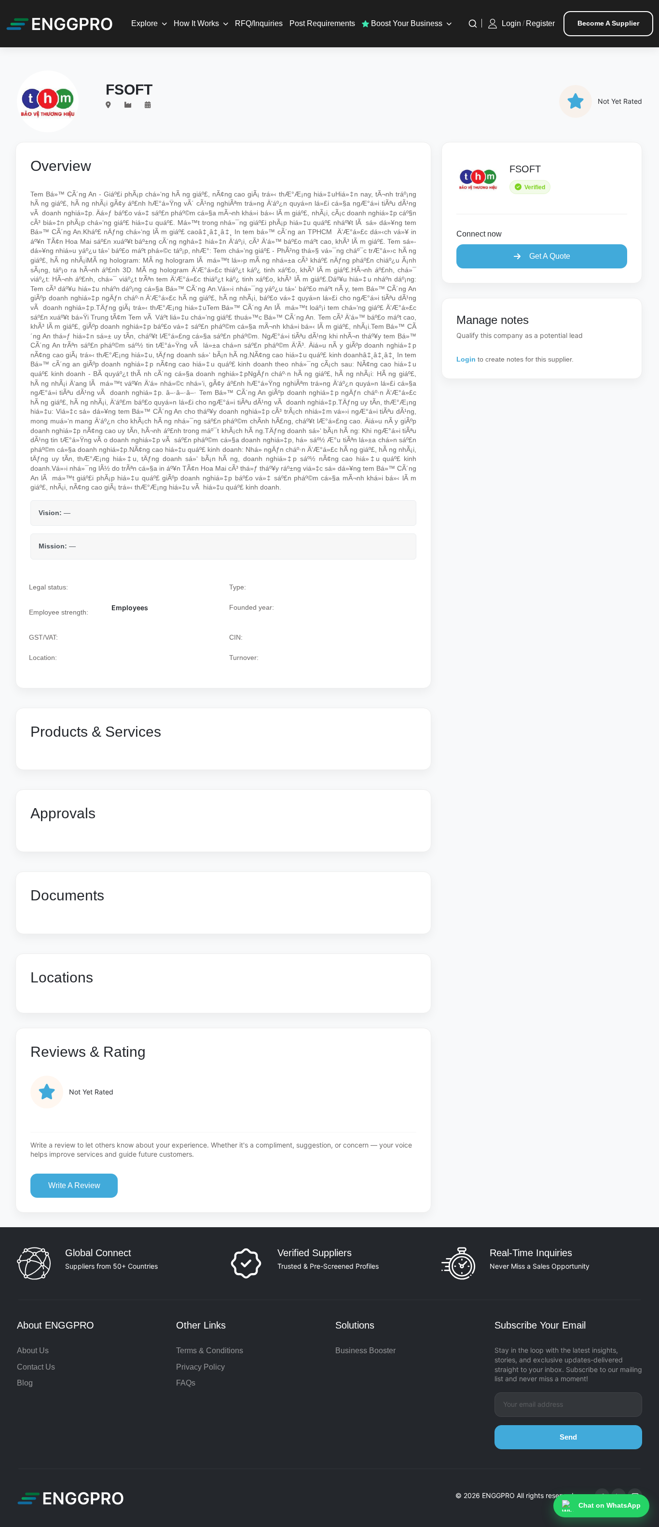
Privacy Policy (200, 1367)
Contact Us (36, 1367)
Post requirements (322, 23)
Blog (25, 1383)
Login (511, 23)
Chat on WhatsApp (609, 1505)
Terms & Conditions (209, 1350)
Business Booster (365, 1350)
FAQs (185, 1383)
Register (540, 23)
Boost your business (405, 23)
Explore (144, 23)
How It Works (196, 23)
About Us (33, 1350)
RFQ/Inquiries (259, 23)
